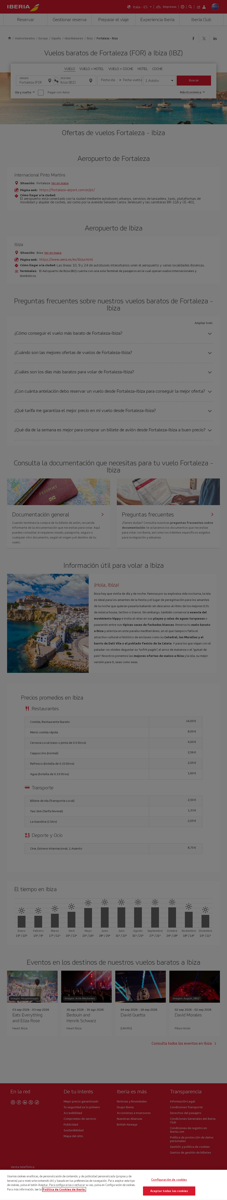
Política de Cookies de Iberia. (64, 1189)
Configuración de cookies (169, 1180)
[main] (113, 1185)
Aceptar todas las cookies (169, 1191)
